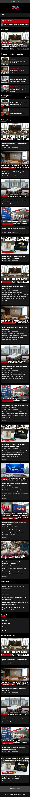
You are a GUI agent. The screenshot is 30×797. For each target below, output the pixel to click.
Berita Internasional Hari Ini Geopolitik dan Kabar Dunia (15, 46)
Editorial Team (7, 49)
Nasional (12, 110)
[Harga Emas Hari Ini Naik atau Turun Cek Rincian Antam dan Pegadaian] (15, 245)
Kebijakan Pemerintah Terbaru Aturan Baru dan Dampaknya (18, 113)
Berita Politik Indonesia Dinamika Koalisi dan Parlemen (18, 62)
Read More (4, 303)
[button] (2, 15)
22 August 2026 (15, 147)
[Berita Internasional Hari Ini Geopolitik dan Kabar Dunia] (5, 103)
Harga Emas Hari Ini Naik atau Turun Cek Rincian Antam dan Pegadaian (13, 257)
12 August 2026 (15, 566)
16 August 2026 (15, 232)
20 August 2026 (15, 49)
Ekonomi (12, 86)
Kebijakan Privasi (15, 788)
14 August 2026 (15, 487)
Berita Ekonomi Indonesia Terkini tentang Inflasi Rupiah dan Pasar (14, 563)
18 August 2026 (15, 204)
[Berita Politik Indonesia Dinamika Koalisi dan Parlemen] (5, 61)
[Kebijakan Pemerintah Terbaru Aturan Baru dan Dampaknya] (5, 112)
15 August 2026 (15, 260)
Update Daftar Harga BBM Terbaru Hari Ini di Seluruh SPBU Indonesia (19, 89)
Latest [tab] (4, 54)
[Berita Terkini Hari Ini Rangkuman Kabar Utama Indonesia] (15, 511)
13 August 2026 (15, 527)
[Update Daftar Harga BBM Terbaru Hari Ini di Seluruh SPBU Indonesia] (5, 89)
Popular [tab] (11, 54)
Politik (12, 42)
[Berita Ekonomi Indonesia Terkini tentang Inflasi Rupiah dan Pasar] (15, 550)
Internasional (6, 42)
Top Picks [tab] (19, 54)
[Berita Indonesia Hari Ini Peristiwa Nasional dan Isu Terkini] (15, 472)
